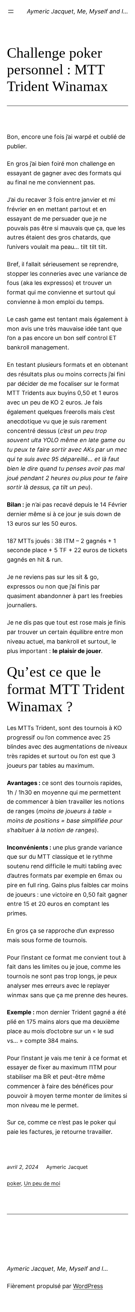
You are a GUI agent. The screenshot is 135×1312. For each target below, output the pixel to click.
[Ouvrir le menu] (11, 11)
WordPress (88, 1286)
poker (14, 1183)
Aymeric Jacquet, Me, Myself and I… (77, 11)
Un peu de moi (42, 1183)
